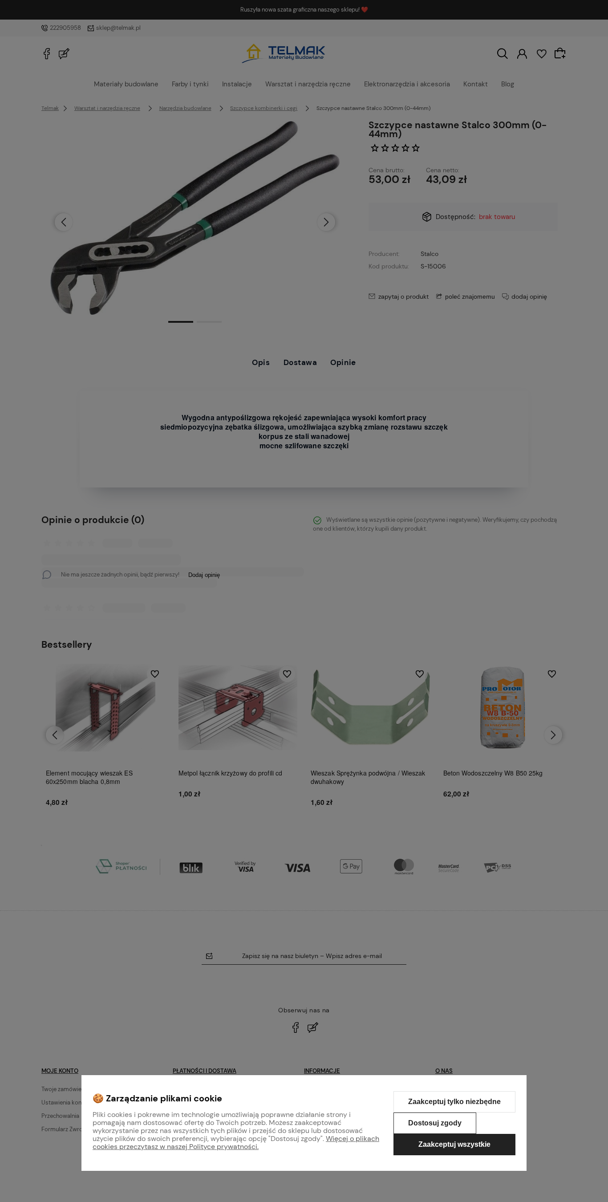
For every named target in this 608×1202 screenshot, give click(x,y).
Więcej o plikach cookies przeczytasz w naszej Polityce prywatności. (236, 1142)
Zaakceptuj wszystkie (454, 1144)
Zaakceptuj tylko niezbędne (454, 1101)
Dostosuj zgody (435, 1123)
